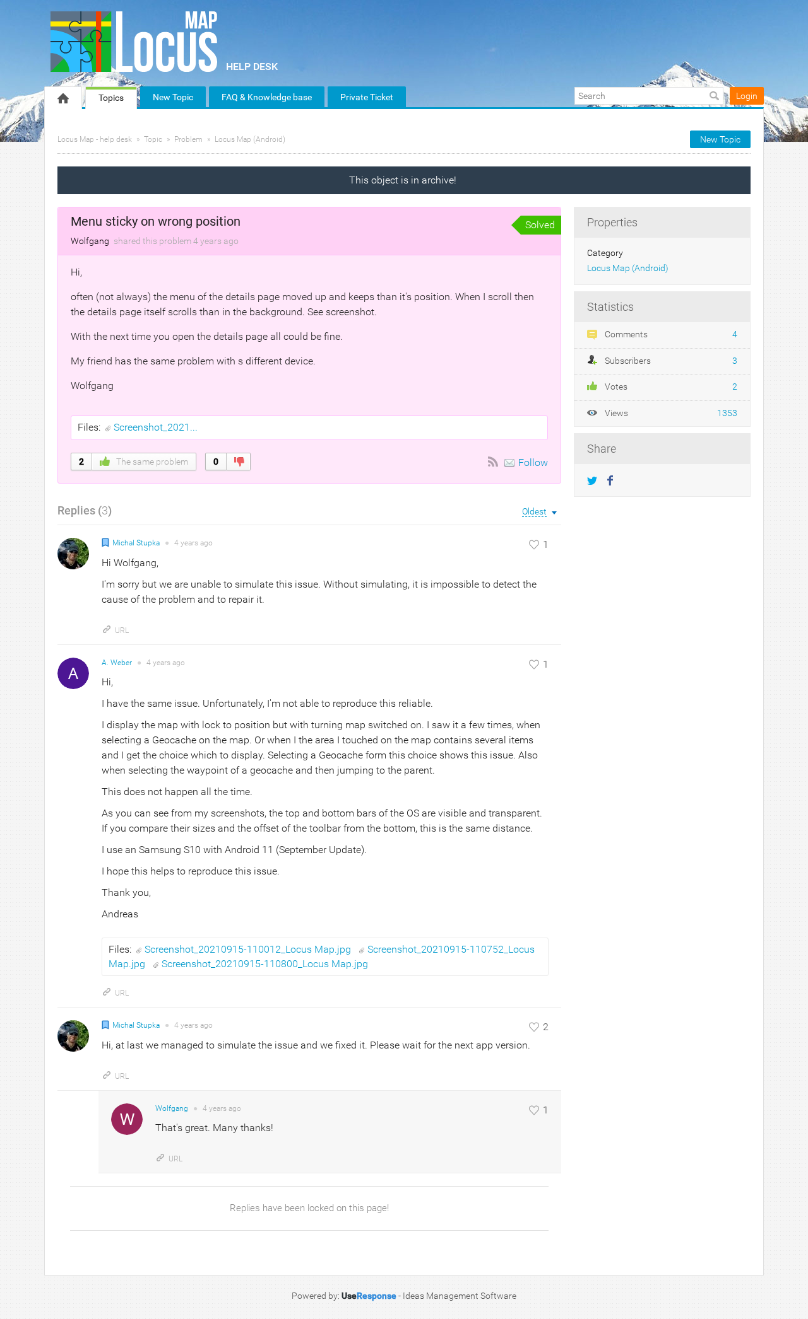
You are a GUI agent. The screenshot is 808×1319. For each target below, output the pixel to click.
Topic (153, 139)
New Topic (173, 97)
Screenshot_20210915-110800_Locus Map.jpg (265, 964)
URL (122, 630)
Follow (533, 462)
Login (747, 96)
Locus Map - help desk (94, 139)
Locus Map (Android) (250, 139)
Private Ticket (366, 97)
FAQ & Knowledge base (267, 97)
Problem (188, 139)
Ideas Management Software (459, 1295)
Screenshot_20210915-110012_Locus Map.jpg (249, 949)
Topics (111, 98)
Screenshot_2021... (156, 427)
